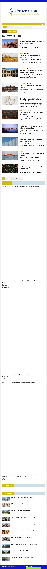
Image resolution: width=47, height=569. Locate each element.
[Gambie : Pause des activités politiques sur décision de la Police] (6, 472)
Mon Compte (5, 0)
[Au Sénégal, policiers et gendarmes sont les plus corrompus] (6, 378)
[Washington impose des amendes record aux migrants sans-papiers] (6, 506)
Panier (10, 0)
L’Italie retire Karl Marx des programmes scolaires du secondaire (23, 537)
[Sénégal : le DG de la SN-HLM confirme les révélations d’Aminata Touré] (10, 131)
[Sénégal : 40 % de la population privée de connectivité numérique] (10, 60)
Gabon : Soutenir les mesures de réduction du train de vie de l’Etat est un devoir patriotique (26, 281)
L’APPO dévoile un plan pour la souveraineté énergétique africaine (31, 141)
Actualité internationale (8, 493)
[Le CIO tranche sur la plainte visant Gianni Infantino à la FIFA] (6, 513)
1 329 (17, 178)
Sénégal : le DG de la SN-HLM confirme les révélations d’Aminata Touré (30, 127)
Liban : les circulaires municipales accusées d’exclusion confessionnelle (30, 71)
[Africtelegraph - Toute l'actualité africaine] (23, 12)
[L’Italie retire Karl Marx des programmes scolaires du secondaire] (6, 540)
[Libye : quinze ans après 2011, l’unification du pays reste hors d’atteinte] (10, 104)
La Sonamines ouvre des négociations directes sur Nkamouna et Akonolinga (31, 42)
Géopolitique (22, 97)
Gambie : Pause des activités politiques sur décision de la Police (23, 382)
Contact (30, 566)
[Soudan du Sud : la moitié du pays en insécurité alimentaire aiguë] (6, 526)
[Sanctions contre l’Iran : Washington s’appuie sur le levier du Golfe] (10, 118)
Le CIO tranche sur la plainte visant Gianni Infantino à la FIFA (22, 510)
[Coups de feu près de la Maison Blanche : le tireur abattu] (6, 553)
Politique (21, 124)
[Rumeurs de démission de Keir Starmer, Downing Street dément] (6, 520)
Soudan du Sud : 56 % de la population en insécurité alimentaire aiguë (24, 530)
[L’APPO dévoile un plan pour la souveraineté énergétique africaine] (10, 145)
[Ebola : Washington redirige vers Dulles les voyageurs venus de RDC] (6, 560)
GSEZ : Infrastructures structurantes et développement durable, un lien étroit (25, 186)
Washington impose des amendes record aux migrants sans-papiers (23, 504)
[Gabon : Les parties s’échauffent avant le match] (6, 479)
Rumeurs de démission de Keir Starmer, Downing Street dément (23, 517)
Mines (20, 39)
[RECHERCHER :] (38, 27)
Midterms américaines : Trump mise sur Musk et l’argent (21, 497)
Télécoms (21, 53)
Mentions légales (41, 567)
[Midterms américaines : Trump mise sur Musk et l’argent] (6, 499)
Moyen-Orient (22, 68)
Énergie (21, 137)
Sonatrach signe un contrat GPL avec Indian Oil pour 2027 (31, 154)
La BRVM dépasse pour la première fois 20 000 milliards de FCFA (30, 168)
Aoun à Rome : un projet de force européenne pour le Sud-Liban (31, 86)
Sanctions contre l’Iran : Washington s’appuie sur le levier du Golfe (31, 113)
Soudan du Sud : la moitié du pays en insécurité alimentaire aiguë (23, 524)
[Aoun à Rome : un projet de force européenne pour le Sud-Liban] (10, 91)
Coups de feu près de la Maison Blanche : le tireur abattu (21, 551)
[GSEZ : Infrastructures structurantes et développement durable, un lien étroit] (6, 276)
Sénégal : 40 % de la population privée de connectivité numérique (30, 56)
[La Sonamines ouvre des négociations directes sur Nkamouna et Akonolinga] (10, 47)
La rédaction (26, 566)
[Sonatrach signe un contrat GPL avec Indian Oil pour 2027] (10, 158)
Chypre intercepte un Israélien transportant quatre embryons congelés (24, 544)
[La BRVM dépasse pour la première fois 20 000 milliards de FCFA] (10, 172)
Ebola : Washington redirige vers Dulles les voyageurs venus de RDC (23, 557)
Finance (21, 164)
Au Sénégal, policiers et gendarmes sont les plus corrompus (22, 375)
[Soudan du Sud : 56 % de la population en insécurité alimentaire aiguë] (6, 533)
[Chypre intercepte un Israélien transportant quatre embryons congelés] (6, 546)
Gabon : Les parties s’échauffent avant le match (20, 476)
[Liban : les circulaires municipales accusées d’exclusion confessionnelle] (10, 76)
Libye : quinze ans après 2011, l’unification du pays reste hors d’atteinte (31, 100)
